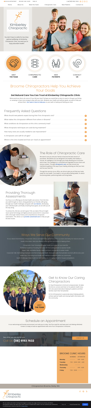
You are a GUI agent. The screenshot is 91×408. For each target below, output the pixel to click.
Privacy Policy (24, 406)
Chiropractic (35, 76)
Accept (85, 404)
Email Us (35, 1)
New (56, 76)
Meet (14, 76)
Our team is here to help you (36, 102)
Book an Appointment (10, 1)
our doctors (37, 204)
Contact (77, 76)
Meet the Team (34, 4)
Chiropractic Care (50, 4)
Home (10, 4)
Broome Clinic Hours (24, 1)
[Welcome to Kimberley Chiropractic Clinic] (18, 31)
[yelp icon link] (86, 391)
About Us (20, 4)
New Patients (66, 4)
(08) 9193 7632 (74, 1)
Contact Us (79, 4)
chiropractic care (60, 164)
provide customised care (32, 217)
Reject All (64, 404)
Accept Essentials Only (75, 404)
